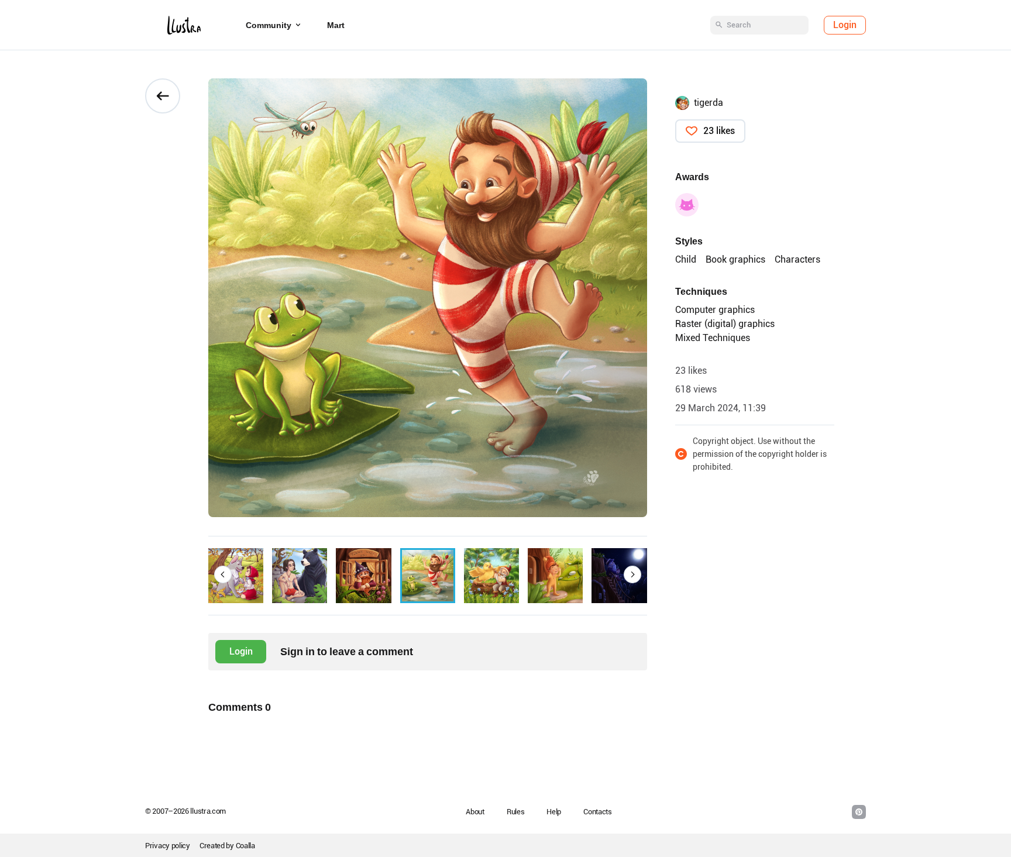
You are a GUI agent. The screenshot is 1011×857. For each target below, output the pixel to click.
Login (845, 24)
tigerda (708, 102)
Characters (797, 259)
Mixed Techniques (712, 337)
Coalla (245, 845)
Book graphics (735, 259)
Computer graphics (715, 309)
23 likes (719, 130)
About (475, 811)
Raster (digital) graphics (725, 323)
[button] (223, 574)
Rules (516, 811)
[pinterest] (859, 812)
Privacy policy (167, 845)
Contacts (597, 811)
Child (685, 259)
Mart (336, 25)
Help (553, 811)
